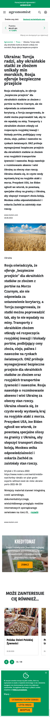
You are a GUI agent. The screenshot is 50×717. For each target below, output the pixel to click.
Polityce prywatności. (20, 690)
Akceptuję (25, 710)
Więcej (6, 694)
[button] (4, 12)
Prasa (18, 42)
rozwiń (34, 512)
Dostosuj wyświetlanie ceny (34, 19)
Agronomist (8, 42)
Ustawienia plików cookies (25, 700)
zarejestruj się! (25, 5)
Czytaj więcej (25, 705)
